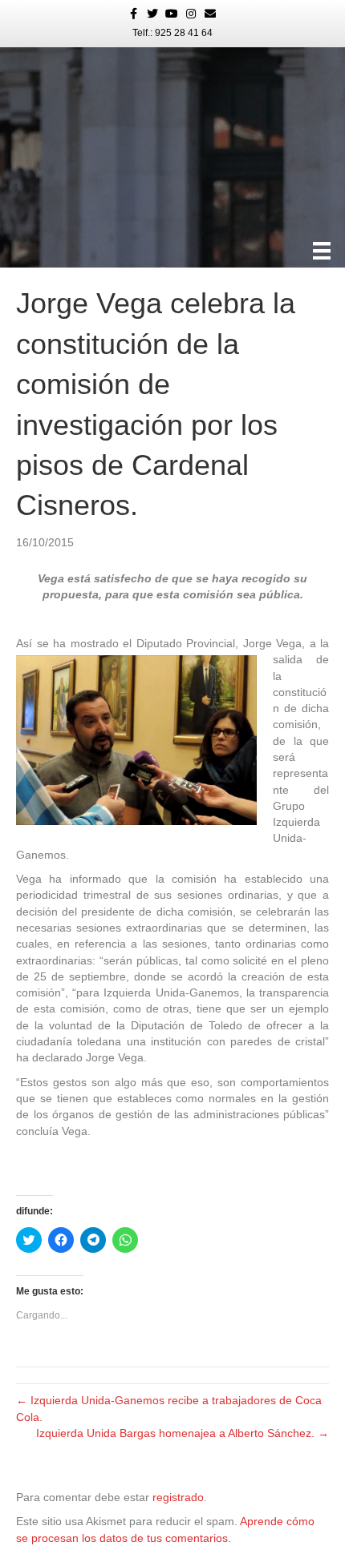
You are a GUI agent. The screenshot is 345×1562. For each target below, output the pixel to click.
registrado (178, 1497)
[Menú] (321, 251)
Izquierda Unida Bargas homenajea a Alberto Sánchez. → (182, 1433)
